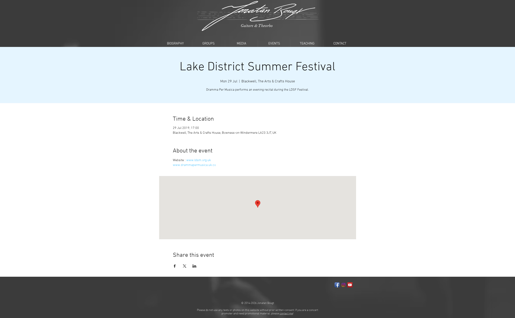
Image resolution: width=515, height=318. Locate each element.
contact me (286, 313)
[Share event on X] (184, 266)
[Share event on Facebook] (175, 266)
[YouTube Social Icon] (349, 284)
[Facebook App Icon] (337, 284)
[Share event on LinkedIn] (194, 266)
